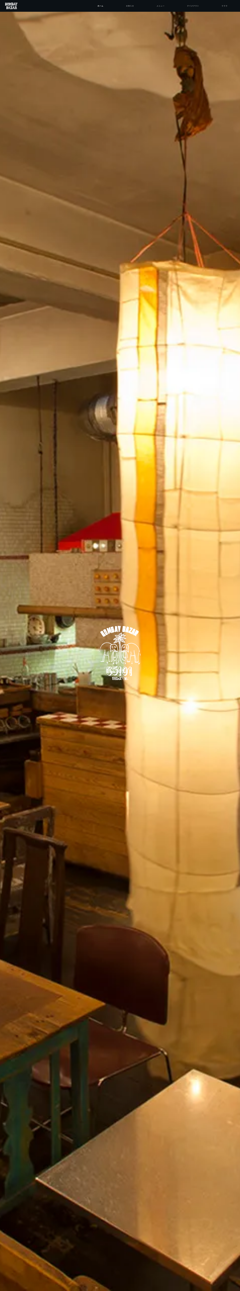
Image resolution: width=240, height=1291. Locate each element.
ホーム (100, 5)
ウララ (225, 5)
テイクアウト (193, 5)
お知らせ (130, 5)
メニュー (160, 5)
